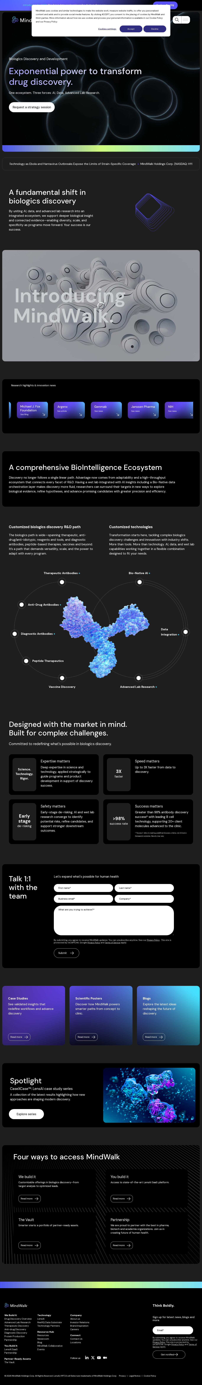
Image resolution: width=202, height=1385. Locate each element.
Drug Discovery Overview (18, 1318)
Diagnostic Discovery (15, 1332)
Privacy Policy (50, 21)
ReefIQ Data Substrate (49, 1322)
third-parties (42, 18)
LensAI (40, 1318)
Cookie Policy (156, 18)
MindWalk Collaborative (50, 1345)
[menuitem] (124, 1376)
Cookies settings (107, 29)
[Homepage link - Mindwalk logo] (16, 1306)
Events (41, 1349)
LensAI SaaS (11, 1349)
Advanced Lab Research (17, 1322)
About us (75, 1318)
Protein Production (14, 1336)
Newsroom (43, 1338)
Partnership (10, 1339)
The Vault (9, 1362)
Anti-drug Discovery (15, 1329)
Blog (39, 1342)
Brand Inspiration (79, 1325)
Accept (131, 29)
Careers (74, 1329)
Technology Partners (48, 1325)
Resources (43, 1335)
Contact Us (76, 1338)
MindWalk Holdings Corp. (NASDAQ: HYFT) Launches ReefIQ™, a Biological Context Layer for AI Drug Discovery (105, 164)
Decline (154, 29)
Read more (27, 1198)
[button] (185, 19)
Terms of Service (112, 942)
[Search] (177, 20)
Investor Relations (79, 1322)
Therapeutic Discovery (16, 1325)
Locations (75, 1342)
